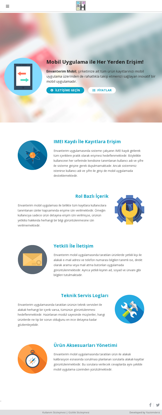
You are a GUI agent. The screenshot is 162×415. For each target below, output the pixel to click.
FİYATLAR (104, 90)
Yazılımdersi (153, 412)
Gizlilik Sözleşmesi (78, 412)
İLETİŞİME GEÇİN (67, 90)
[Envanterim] (81, 6)
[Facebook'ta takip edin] (151, 405)
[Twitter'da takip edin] (157, 405)
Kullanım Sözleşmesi (54, 412)
